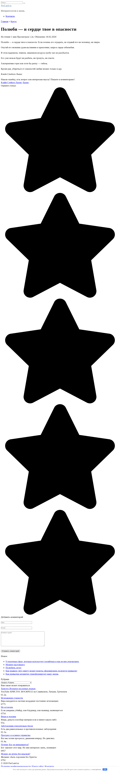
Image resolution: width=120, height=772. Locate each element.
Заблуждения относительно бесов (17, 726)
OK (105, 769)
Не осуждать (7, 707)
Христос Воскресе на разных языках (18, 688)
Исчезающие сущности (12, 698)
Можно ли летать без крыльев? (15, 754)
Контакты (10, 16)
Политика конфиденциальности (16, 766)
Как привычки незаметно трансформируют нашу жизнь (32, 674)
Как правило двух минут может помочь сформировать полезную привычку (41, 671)
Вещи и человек (8, 716)
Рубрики (5, 679)
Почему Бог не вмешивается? (15, 744)
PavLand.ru (6, 5)
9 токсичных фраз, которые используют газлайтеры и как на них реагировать (42, 661)
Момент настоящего (15, 664)
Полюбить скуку (13, 667)
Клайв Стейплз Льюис (11, 82)
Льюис (25, 82)
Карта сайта (37, 766)
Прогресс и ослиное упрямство (15, 735)
